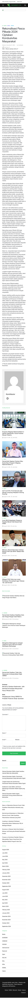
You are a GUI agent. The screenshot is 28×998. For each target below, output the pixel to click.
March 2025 (5, 906)
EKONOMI (5, 670)
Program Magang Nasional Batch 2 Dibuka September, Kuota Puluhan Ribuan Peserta (13, 433)
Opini (3, 954)
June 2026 (5, 856)
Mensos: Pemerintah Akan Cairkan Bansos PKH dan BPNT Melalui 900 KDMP (13, 551)
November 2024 (6, 919)
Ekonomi (15, 990)
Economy (4, 829)
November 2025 (6, 879)
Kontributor (20, 45)
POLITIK (5, 25)
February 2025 (6, 909)
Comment (5, 714)
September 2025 (6, 886)
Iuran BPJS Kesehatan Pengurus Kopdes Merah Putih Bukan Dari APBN (12, 522)
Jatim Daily (15, 437)
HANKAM (4, 941)
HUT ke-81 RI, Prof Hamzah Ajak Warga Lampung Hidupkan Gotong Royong (13, 492)
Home (6, 990)
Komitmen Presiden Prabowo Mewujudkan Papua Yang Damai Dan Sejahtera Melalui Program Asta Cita (13, 839)
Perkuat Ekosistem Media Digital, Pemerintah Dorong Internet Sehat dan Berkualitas (12, 795)
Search (4, 760)
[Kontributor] (14, 380)
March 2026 (5, 866)
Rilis (3, 961)
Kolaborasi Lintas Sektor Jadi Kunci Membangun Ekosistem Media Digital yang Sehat (13, 788)
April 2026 (5, 863)
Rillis (3, 964)
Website (17, 739)
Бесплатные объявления (9, 813)
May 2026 (4, 859)
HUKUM (4, 944)
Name (4, 733)
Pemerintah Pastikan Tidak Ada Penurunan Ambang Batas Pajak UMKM (12, 674)
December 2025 (6, 876)
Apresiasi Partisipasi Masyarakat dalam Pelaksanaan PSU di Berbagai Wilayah (12, 823)
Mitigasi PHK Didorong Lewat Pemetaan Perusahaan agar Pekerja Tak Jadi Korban (13, 581)
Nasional (4, 951)
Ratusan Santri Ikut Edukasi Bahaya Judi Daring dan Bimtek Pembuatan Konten (13, 831)
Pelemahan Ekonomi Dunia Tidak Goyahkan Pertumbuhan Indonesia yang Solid (13, 807)
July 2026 (4, 853)
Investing (4, 821)
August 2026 (5, 849)
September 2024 (6, 926)
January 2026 (5, 873)
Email (4, 739)
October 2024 (5, 923)
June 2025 (5, 896)
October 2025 (5, 883)
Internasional (5, 947)
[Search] (25, 5)
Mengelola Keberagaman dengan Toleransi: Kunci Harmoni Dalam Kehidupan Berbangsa (12, 644)
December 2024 (6, 916)
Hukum (24, 990)
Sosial (19, 990)
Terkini (12, 25)
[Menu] (3, 5)
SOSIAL (8, 25)
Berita (5, 429)
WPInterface (12, 986)
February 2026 (6, 869)
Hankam (23, 992)
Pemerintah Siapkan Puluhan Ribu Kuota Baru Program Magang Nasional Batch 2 (12, 462)
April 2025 (5, 903)
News (3, 805)
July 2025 (4, 893)
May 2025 (4, 899)
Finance (4, 837)
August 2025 (5, 889)
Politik (10, 990)
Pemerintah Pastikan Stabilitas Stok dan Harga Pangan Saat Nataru (13, 615)
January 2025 (5, 913)
